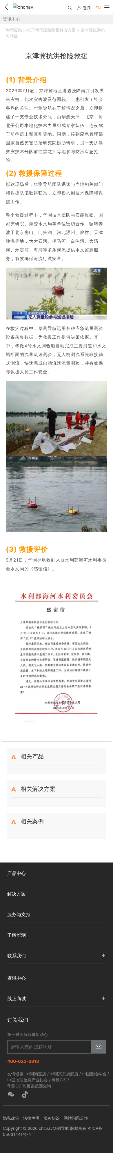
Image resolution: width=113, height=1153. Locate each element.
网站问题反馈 (76, 1118)
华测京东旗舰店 (64, 1073)
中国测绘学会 (94, 1073)
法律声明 (31, 1118)
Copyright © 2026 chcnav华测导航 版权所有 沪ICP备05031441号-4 (52, 1131)
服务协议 (51, 1118)
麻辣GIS (59, 1079)
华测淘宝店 (36, 1073)
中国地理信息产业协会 (27, 1079)
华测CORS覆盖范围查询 (29, 1085)
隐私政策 (11, 1118)
